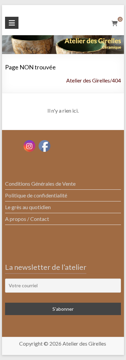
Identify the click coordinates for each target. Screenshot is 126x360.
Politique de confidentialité (36, 195)
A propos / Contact (27, 219)
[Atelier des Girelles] (63, 40)
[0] (115, 23)
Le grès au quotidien (28, 207)
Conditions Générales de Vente (40, 183)
